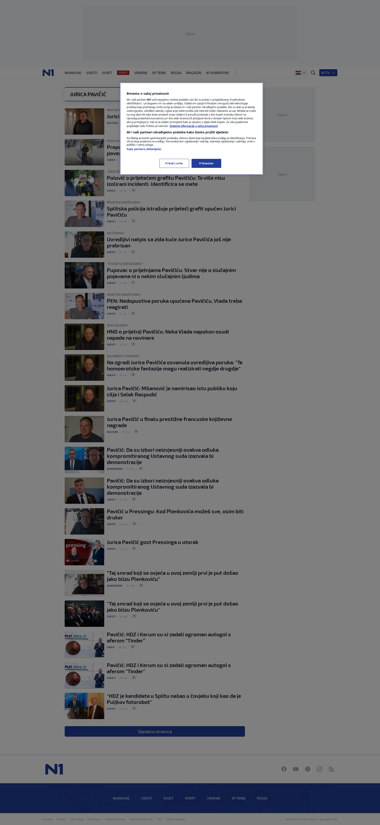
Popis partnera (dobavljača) (144, 149)
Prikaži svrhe (174, 163)
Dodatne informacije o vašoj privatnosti (194, 126)
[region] (191, 129)
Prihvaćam (206, 163)
